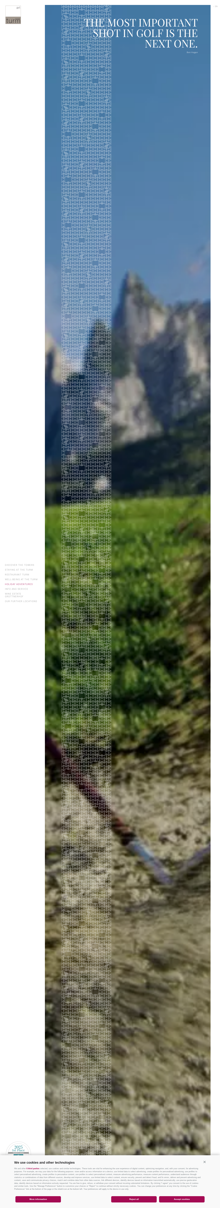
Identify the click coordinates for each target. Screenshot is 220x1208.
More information (38, 1199)
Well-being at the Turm (21, 579)
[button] (204, 1162)
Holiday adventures (19, 584)
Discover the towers (19, 565)
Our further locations (21, 601)
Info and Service (16, 589)
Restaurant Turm (17, 574)
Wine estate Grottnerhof (14, 595)
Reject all (134, 1199)
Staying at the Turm (19, 569)
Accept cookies (182, 1199)
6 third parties (32, 1168)
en (216, 6)
